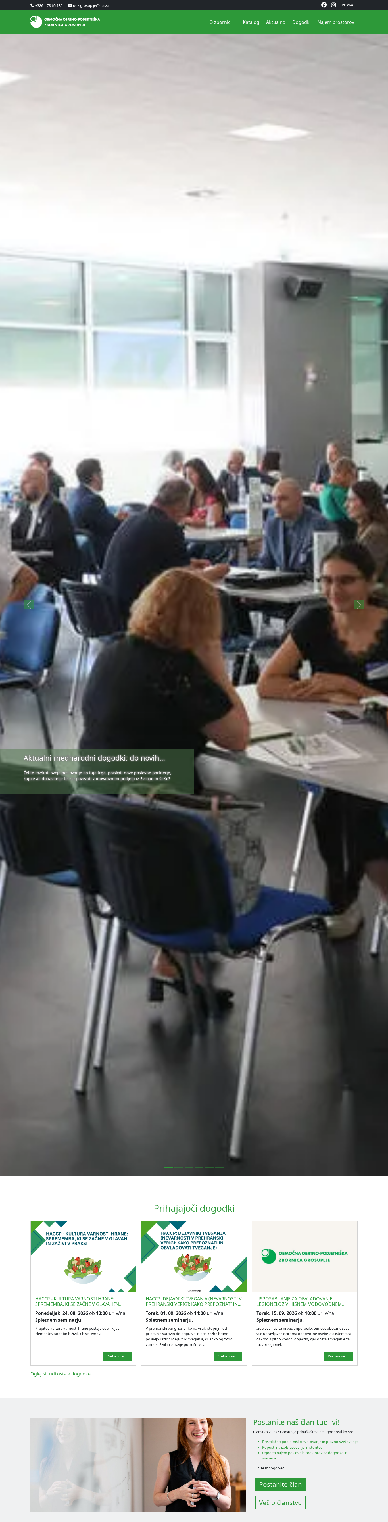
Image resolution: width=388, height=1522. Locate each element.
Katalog (251, 22)
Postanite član (280, 1484)
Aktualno (275, 22)
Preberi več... (117, 1356)
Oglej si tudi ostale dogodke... (62, 1374)
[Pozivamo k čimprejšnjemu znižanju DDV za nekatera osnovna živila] (209, 1168)
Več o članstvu (280, 1502)
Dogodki (301, 22)
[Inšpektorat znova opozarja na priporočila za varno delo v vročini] (199, 1168)
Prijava (347, 4)
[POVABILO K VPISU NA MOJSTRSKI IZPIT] (189, 1168)
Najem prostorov (336, 22)
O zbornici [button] (221, 22)
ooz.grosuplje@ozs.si (91, 5)
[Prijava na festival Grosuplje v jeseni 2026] (219, 1168)
